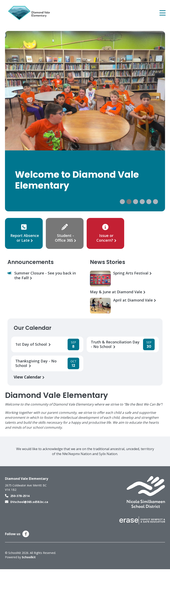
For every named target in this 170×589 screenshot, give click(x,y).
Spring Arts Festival (131, 273)
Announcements (30, 262)
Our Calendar (32, 328)
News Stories (107, 262)
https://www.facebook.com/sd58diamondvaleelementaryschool (26, 534)
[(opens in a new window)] (146, 492)
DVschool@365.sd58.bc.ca (29, 502)
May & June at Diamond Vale (116, 292)
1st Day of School (31, 344)
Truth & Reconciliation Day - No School (115, 344)
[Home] (30, 13)
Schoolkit (29, 557)
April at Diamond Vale (133, 300)
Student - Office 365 (64, 238)
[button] (122, 201)
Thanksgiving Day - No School (36, 363)
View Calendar (28, 377)
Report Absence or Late (24, 238)
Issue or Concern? (104, 238)
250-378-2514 (19, 496)
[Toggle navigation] (162, 13)
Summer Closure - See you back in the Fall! (45, 275)
